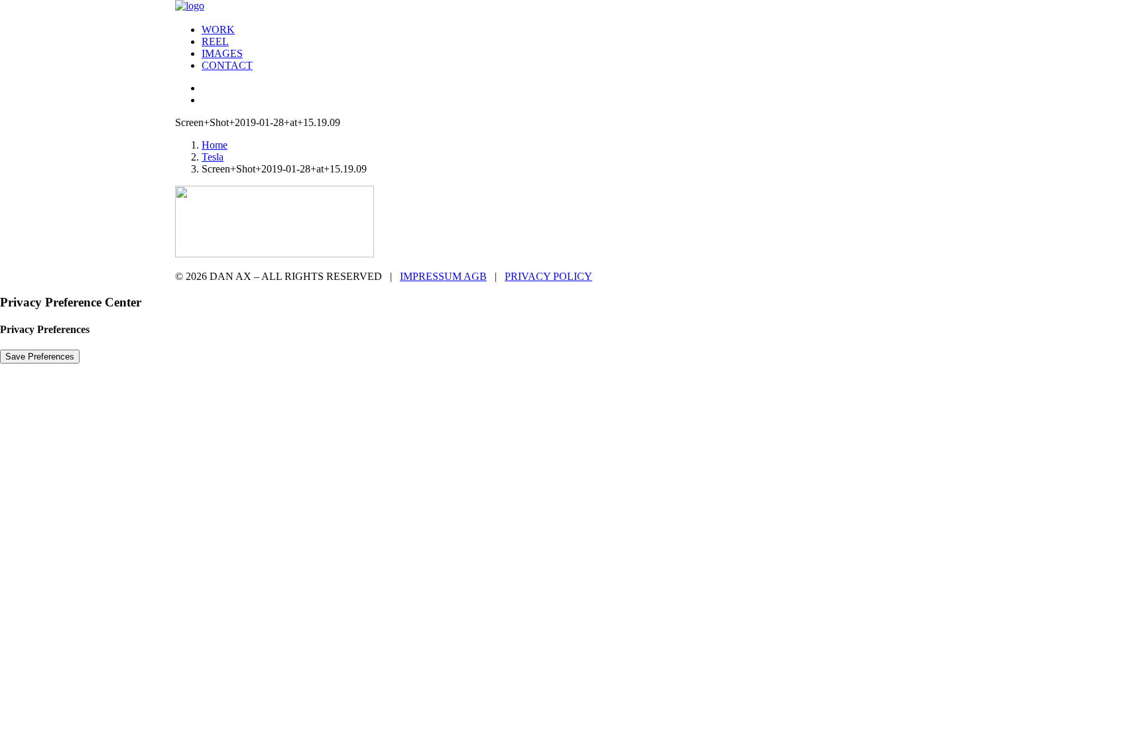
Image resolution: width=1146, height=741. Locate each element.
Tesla (212, 157)
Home (214, 145)
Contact (227, 65)
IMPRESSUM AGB (443, 276)
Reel (215, 41)
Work (218, 29)
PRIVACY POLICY (548, 276)
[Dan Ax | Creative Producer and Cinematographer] (573, 6)
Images (222, 53)
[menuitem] (586, 30)
